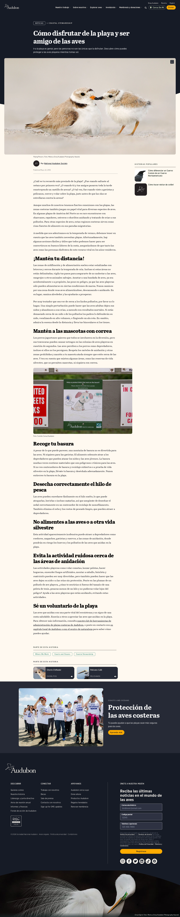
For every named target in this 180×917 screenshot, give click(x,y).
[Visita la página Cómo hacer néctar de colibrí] (155, 189)
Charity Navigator (16, 821)
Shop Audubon (153, 3)
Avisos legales (44, 834)
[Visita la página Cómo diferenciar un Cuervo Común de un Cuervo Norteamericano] (155, 175)
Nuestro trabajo (62, 7)
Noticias (39, 23)
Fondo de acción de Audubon (23, 811)
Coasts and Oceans (62, 654)
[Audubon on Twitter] (135, 861)
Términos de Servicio (145, 834)
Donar (171, 7)
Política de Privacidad (146, 844)
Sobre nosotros (79, 7)
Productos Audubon (80, 798)
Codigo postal (127, 814)
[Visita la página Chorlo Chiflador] (53, 673)
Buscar (146, 7)
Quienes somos (17, 790)
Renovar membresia (79, 807)
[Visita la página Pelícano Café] (97, 673)
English (172, 3)
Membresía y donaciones (129, 7)
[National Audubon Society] (36, 163)
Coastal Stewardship (60, 23)
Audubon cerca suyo (80, 790)
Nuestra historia (18, 794)
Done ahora (76, 794)
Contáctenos (72, 834)
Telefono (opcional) (129, 824)
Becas (43, 794)
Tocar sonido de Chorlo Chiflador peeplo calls (71, 676)
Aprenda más (116, 732)
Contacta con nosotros (51, 802)
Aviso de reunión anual (21, 802)
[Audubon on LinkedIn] (141, 861)
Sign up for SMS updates (51, 807)
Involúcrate (110, 7)
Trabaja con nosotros (50, 790)
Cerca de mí (158, 7)
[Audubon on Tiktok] (148, 861)
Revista (164, 3)
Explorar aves (96, 7)
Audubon (11, 6)
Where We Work (42, 654)
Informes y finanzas (19, 807)
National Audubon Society (55, 163)
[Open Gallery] (172, 62)
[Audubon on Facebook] (129, 861)
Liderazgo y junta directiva (22, 798)
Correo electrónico (129, 805)
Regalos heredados (79, 802)
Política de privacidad (58, 834)
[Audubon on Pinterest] (154, 861)
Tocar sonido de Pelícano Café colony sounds (115, 676)
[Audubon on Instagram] (122, 861)
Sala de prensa (47, 798)
